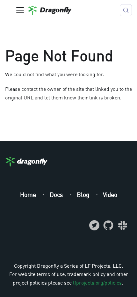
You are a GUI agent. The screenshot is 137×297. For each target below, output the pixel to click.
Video (110, 194)
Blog (84, 194)
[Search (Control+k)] (126, 10)
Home (29, 194)
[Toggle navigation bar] (20, 10)
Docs (57, 194)
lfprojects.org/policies (97, 282)
